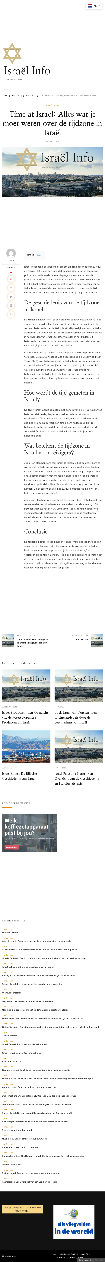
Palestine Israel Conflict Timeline (20, 1147)
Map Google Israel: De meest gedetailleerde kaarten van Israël (35, 1010)
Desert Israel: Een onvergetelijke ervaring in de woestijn (32, 984)
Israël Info (27, 71)
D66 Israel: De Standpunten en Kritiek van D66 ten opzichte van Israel (39, 1096)
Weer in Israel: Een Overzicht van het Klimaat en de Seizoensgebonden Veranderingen (47, 1078)
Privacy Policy (76, 1257)
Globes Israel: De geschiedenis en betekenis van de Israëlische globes (39, 949)
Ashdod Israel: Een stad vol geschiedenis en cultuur (29, 1087)
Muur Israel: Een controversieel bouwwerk (24, 1138)
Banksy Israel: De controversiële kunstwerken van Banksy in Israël (37, 1113)
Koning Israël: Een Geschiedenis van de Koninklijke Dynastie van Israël (38, 975)
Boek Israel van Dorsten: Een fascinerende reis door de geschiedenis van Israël (76, 717)
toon (39, 254)
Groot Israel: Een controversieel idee (21, 1053)
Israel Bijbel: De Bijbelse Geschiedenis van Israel (28, 967)
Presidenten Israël (12, 1061)
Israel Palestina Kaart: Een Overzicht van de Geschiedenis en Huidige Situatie (77, 778)
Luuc (11, 261)
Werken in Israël (10, 932)
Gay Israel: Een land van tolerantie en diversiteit (27, 1001)
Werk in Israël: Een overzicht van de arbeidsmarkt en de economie (36, 941)
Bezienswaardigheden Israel (17, 1130)
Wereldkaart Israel (12, 992)
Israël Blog (52, 105)
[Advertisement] (52, 19)
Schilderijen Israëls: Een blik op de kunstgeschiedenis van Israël (35, 1121)
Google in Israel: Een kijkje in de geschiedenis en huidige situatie (36, 1070)
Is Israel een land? (11, 1164)
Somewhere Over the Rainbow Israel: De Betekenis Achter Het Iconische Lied (43, 1156)
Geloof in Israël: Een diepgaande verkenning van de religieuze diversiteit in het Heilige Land (50, 1027)
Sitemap (61, 1257)
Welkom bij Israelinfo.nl (63, 1254)
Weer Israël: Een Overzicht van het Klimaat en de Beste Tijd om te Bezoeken (42, 1018)
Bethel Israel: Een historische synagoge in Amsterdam (30, 1173)
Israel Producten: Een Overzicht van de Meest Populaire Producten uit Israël (25, 717)
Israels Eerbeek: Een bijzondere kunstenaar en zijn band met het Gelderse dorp (44, 958)
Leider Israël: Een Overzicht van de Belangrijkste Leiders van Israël (37, 1104)
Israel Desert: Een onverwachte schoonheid (25, 1044)
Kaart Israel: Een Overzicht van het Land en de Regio (29, 1182)
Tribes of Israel (10, 1035)
